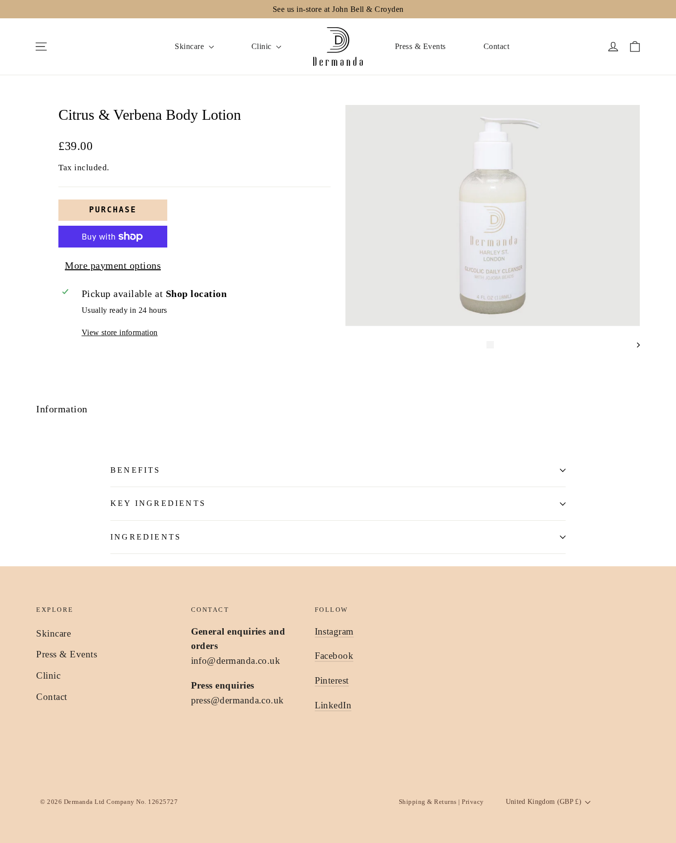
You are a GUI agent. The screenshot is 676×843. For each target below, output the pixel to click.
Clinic (262, 46)
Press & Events (420, 46)
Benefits (135, 470)
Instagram (334, 631)
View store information (120, 332)
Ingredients (145, 537)
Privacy (472, 801)
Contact (496, 46)
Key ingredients (158, 503)
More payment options (113, 265)
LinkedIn (333, 705)
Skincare (190, 46)
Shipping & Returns (429, 801)
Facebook (334, 655)
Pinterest (332, 680)
